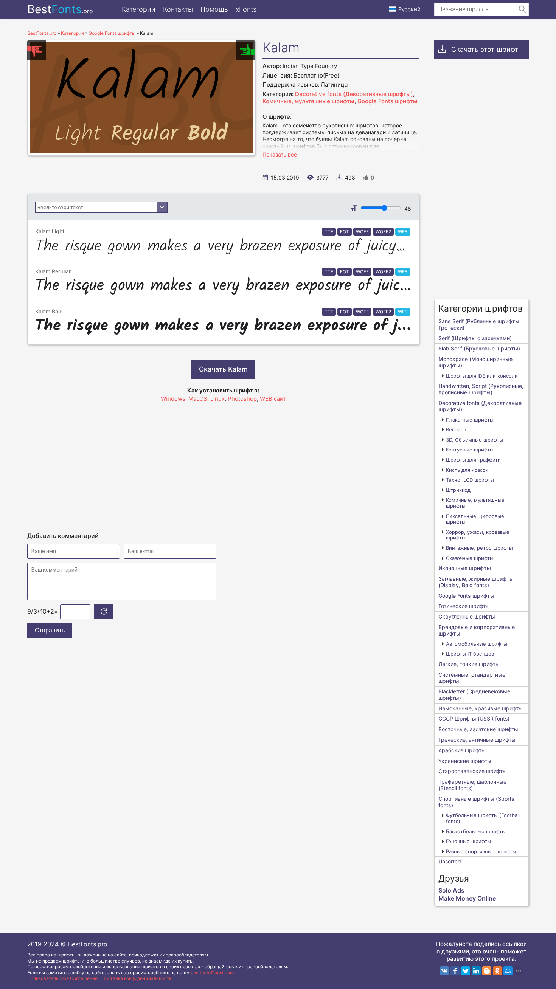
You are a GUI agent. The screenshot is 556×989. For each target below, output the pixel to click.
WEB (403, 231)
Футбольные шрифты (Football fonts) (483, 818)
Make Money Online (467, 898)
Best (60, 9)
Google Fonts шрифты (387, 101)
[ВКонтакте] (444, 970)
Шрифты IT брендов (470, 654)
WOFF (362, 231)
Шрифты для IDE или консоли (482, 376)
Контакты (178, 9)
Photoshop (242, 398)
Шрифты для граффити (473, 460)
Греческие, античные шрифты (477, 739)
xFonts (246, 9)
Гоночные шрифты (468, 841)
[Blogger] (486, 970)
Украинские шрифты (464, 761)
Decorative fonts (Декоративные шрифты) (354, 94)
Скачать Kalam (223, 369)
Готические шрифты (464, 606)
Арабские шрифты (462, 750)
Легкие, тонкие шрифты (469, 664)
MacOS (197, 398)
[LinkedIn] (476, 970)
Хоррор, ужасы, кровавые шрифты (477, 535)
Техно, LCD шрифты (470, 480)
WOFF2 (383, 231)
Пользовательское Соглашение (62, 978)
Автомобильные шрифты (476, 644)
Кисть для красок (467, 470)
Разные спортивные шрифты (481, 851)
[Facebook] (455, 970)
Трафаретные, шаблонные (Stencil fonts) (472, 784)
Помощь (214, 9)
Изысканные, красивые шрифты (480, 708)
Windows (173, 398)
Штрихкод (458, 490)
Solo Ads (451, 890)
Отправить (50, 630)
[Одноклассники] (497, 970)
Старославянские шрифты (472, 771)
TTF (329, 231)
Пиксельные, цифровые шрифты (475, 519)
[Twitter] (465, 970)
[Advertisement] (223, 464)
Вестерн (456, 429)
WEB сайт (273, 398)
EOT (344, 231)
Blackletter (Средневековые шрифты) (474, 694)
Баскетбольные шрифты (476, 831)
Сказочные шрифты (470, 558)
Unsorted (449, 861)
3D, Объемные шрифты (474, 440)
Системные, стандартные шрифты (471, 677)
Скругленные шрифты (466, 616)
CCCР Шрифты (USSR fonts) (473, 718)
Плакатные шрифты (470, 420)
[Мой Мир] (508, 970)
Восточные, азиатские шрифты (478, 729)
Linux (217, 398)
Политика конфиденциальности (137, 978)
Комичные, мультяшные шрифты (308, 101)
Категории (138, 9)
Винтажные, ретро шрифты (479, 548)
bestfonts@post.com (212, 972)
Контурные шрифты (470, 449)
